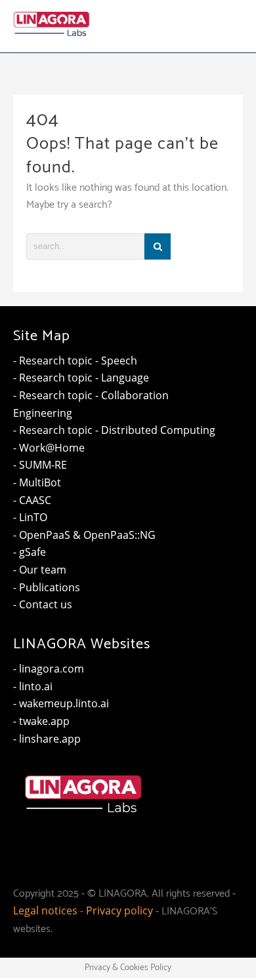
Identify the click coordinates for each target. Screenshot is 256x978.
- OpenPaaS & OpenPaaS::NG (84, 535)
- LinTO (30, 517)
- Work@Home (49, 447)
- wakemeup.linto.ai (61, 703)
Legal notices (45, 910)
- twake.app (41, 721)
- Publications (46, 587)
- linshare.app (47, 739)
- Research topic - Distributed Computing (114, 430)
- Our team (39, 569)
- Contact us (42, 604)
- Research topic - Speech (75, 360)
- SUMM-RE (40, 465)
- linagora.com (48, 668)
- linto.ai (33, 686)
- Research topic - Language (81, 377)
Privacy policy (119, 910)
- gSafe (29, 552)
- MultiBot (37, 482)
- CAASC (32, 500)
